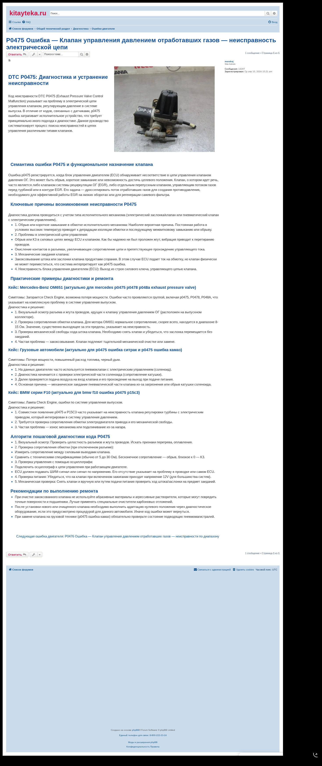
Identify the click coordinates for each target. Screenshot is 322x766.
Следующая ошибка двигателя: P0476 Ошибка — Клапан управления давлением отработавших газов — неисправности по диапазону (117, 536)
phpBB (135, 730)
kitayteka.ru (27, 13)
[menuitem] (14, 22)
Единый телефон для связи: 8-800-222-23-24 (143, 735)
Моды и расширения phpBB (142, 742)
